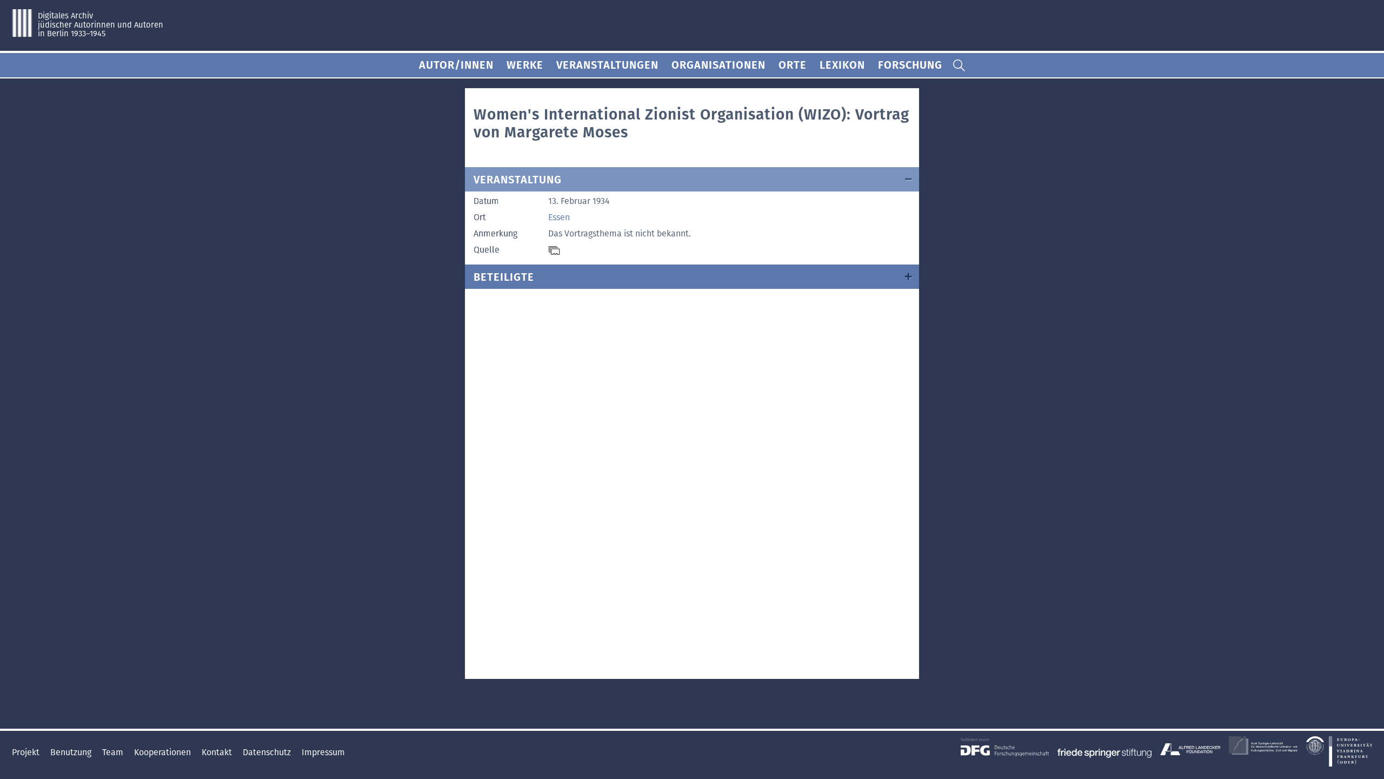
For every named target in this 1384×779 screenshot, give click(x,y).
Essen (559, 217)
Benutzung (72, 752)
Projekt (27, 752)
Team (113, 752)
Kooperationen (163, 752)
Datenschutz (268, 752)
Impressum (323, 752)
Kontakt (218, 752)
